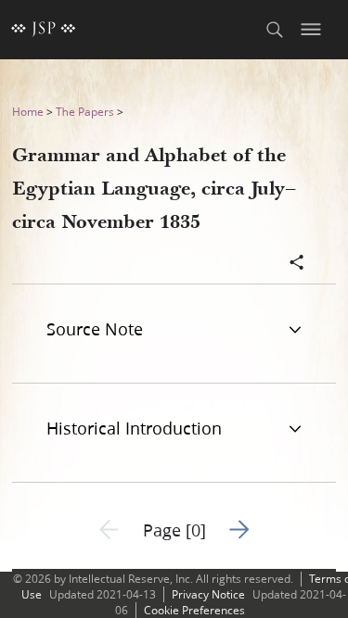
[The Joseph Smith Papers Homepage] (43, 29)
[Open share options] (297, 264)
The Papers (85, 112)
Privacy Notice (208, 594)
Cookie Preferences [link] (194, 610)
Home (28, 112)
